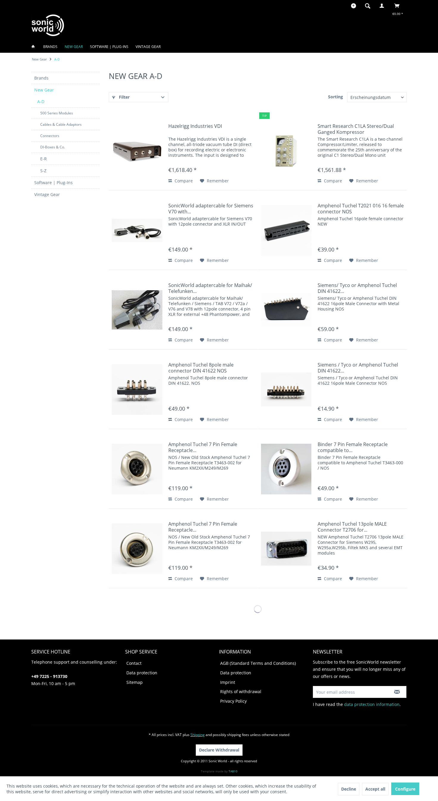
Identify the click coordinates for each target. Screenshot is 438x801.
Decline (348, 789)
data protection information (372, 704)
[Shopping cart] (398, 5)
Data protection (141, 673)
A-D (40, 101)
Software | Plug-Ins (53, 182)
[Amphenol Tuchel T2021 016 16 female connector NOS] (286, 230)
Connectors (49, 135)
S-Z (43, 170)
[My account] (383, 5)
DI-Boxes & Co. (52, 147)
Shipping (197, 734)
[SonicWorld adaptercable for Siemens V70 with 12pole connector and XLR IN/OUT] (137, 230)
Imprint (227, 682)
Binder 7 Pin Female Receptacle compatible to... (353, 447)
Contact (134, 663)
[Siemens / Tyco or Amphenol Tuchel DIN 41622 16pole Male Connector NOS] (286, 389)
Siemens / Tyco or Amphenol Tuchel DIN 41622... (358, 368)
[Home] (34, 47)
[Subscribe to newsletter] (397, 692)
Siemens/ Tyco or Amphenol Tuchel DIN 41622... (357, 288)
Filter (124, 97)
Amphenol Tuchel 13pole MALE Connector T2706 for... (352, 527)
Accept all (375, 789)
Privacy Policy (233, 701)
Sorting (335, 97)
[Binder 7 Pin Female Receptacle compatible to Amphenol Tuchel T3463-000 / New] (286, 469)
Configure (405, 789)
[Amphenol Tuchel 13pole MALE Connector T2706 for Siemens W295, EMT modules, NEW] (286, 548)
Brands (41, 78)
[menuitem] (369, 5)
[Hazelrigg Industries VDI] (137, 150)
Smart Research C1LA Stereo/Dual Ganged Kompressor (356, 129)
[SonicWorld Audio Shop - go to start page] (48, 25)
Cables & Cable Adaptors (61, 124)
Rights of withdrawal (240, 691)
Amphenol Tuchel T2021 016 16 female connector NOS (361, 209)
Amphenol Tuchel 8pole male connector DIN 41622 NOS (201, 368)
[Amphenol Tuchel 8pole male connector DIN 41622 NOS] (137, 389)
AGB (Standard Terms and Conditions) (258, 663)
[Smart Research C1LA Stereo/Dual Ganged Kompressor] (286, 150)
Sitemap (134, 682)
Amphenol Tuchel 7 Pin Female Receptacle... (202, 447)
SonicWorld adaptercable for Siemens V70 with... (210, 209)
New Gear (44, 90)
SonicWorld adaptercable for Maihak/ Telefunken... (210, 288)
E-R (43, 159)
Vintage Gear (47, 194)
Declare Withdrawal (219, 750)
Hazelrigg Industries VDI (195, 126)
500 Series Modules (56, 113)
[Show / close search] (367, 5)
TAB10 (233, 771)
